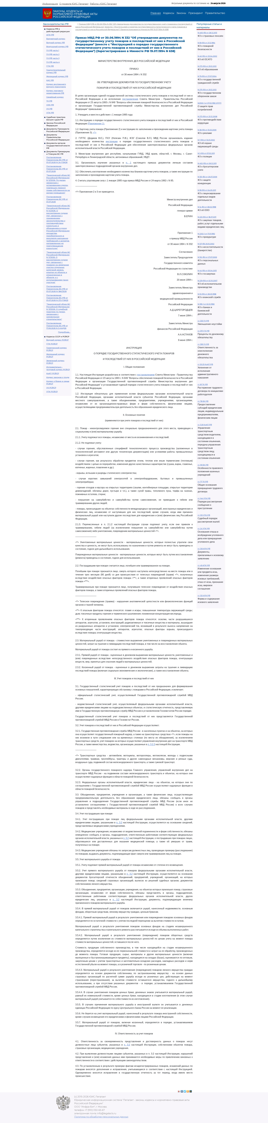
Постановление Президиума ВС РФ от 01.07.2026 (57, 168)
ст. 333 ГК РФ (203, 321)
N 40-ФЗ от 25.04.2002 (207, 56)
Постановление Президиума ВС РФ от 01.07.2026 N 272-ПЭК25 (57, 297)
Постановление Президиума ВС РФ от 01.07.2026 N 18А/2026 (57, 288)
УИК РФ (50, 105)
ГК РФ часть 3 (52, 58)
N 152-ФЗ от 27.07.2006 (207, 257)
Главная (155, 13)
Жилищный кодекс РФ (57, 76)
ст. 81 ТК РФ (203, 384)
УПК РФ (50, 113)
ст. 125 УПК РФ (204, 515)
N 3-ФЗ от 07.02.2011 (206, 153)
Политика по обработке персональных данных (101, 1116)
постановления (130, 99)
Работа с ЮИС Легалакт (103, 4)
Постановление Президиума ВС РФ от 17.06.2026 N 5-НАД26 (57, 325)
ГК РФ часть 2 (52, 54)
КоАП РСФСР (52, 373)
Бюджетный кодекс (55, 39)
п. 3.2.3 (151, 744)
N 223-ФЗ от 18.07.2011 (207, 217)
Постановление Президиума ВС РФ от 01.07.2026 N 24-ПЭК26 (57, 159)
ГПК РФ (50, 66)
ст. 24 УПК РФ (204, 529)
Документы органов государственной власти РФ (58, 145)
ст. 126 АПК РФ (204, 549)
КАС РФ (50, 80)
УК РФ (49, 109)
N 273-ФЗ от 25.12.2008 (207, 116)
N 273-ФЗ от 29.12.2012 (207, 66)
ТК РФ (49, 101)
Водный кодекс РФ (55, 42)
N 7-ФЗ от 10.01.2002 (206, 140)
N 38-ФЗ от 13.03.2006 (207, 130)
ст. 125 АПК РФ (204, 596)
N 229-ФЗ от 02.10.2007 (207, 281)
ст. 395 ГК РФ (203, 344)
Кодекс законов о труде (57, 377)
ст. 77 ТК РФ (203, 482)
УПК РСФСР (52, 391)
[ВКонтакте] (181, 1090)
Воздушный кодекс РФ (57, 46)
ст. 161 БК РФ (203, 465)
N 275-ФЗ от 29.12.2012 (207, 90)
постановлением (146, 375)
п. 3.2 (119, 822)
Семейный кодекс (55, 97)
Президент (195, 13)
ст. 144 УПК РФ (204, 498)
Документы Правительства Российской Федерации (58, 137)
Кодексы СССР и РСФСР (57, 336)
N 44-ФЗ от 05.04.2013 (207, 271)
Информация (50, 4)
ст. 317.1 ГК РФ (203, 331)
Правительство (215, 13)
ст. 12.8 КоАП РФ (205, 425)
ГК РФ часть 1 (52, 50)
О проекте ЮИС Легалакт (73, 4)
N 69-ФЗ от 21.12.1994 (206, 43)
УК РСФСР (51, 388)
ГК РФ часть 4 (53, 62)
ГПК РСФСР (52, 344)
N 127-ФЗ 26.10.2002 (206, 244)
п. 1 (128, 163)
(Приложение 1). (96, 123)
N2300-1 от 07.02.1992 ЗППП (209, 103)
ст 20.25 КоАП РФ (205, 364)
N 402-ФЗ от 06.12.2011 (207, 163)
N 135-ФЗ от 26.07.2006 (207, 177)
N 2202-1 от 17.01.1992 (206, 234)
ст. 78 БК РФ (203, 401)
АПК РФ (50, 35)
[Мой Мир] (190, 1090)
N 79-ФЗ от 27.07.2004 (207, 76)
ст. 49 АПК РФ (204, 565)
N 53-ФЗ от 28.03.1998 (207, 294)
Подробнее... (64, 332)
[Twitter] (184, 1090)
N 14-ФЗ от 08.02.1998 (207, 207)
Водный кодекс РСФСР (57, 340)
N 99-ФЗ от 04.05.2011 (207, 190)
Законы (181, 13)
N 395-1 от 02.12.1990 (206, 304)
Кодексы (168, 13)
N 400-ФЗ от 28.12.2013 (207, 33)
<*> (94, 132)
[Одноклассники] (187, 1090)
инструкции (112, 141)
